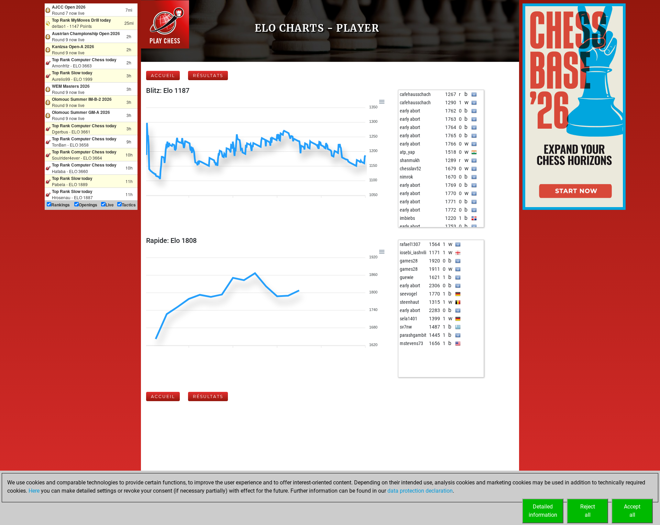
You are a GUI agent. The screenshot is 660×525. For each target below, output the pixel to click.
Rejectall (587, 510)
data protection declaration (420, 491)
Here (34, 491)
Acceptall (632, 510)
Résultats (208, 75)
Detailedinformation (543, 510)
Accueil (163, 75)
